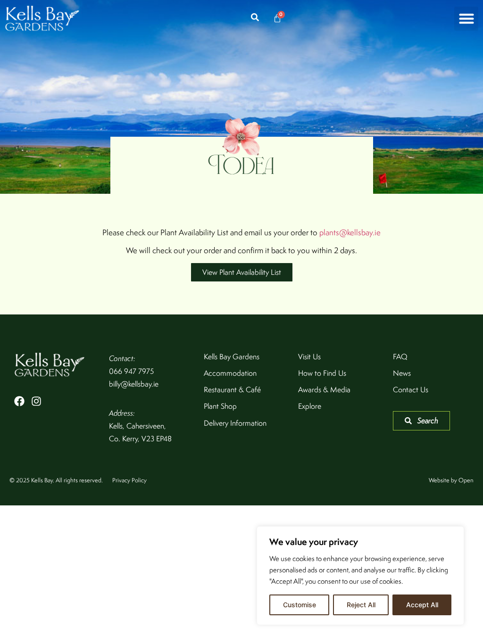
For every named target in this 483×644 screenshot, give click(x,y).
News (402, 373)
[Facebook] (19, 401)
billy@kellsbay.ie (133, 384)
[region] (360, 575)
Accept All (422, 605)
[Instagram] (36, 401)
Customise (299, 605)
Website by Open (451, 480)
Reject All (361, 605)
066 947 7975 (131, 371)
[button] (466, 19)
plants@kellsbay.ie (350, 232)
